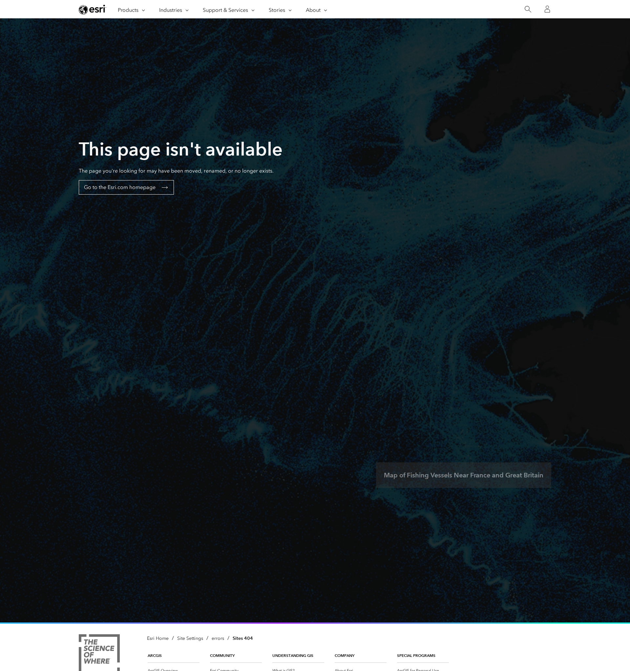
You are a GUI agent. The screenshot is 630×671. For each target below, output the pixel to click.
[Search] (528, 9)
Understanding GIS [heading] (292, 655)
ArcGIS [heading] (155, 655)
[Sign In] (547, 9)
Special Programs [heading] (416, 655)
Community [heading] (222, 655)
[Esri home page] (92, 9)
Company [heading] (344, 655)
